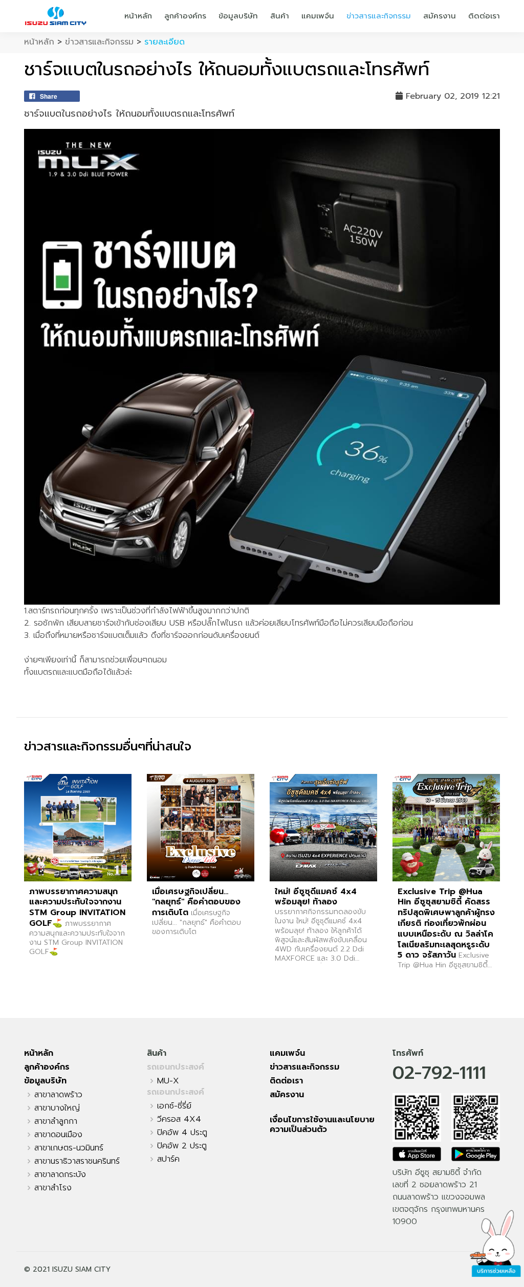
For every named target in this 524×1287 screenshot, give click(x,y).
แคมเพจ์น (317, 15)
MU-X (168, 1081)
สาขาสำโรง (53, 1188)
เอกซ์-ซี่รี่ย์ (174, 1106)
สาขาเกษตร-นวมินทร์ (68, 1148)
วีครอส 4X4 (179, 1119)
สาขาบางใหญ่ (57, 1108)
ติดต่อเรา (484, 15)
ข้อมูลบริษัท (238, 15)
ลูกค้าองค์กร (185, 15)
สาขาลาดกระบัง (60, 1174)
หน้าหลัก (138, 15)
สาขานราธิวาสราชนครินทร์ (77, 1161)
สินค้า (279, 15)
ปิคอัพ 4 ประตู (182, 1132)
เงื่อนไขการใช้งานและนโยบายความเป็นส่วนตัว (322, 1125)
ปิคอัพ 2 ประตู (182, 1146)
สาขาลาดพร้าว (58, 1095)
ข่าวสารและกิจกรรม (378, 15)
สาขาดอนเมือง (58, 1134)
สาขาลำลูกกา (55, 1121)
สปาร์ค (168, 1159)
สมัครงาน (439, 15)
